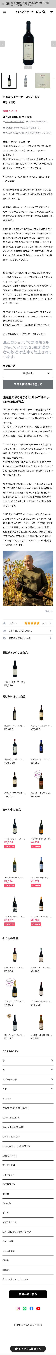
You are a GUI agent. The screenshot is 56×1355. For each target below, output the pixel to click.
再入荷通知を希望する (29, 384)
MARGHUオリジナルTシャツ (16, 1231)
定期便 (5, 1193)
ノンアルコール (9, 1222)
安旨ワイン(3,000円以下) (15, 1108)
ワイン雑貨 (7, 1241)
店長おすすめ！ (9, 1155)
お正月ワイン (8, 1184)
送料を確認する (33, 128)
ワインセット (8, 1174)
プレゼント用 (8, 1165)
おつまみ (6, 1203)
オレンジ (6, 1098)
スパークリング (9, 1079)
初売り (5, 1260)
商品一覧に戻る (28, 1294)
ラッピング (9, 365)
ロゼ (4, 1089)
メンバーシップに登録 (14, 121)
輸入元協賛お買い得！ (13, 1127)
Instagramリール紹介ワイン (16, 1146)
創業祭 (5, 1269)
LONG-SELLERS (11, 1117)
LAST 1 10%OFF (11, 1136)
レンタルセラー (9, 1250)
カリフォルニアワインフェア (15, 1279)
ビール (5, 1212)
